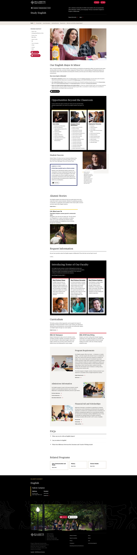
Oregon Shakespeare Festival (62, 83)
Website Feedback (73, 535)
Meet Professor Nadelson (95, 280)
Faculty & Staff (38, 23)
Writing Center (77, 80)
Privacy (71, 540)
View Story (56, 182)
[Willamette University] (38, 2)
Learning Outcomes (55, 23)
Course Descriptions (46, 23)
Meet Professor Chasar (59, 280)
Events (89, 538)
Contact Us (64, 517)
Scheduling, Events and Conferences (77, 545)
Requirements (62, 23)
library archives (74, 78)
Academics (36, 8)
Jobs (89, 540)
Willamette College (42, 8)
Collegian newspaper (86, 78)
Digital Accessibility (73, 538)
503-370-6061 (46, 493)
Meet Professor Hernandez (78, 280)
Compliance (72, 543)
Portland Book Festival (75, 83)
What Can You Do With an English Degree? (75, 23)
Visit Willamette (74, 517)
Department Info (36, 55)
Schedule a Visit (56, 91)
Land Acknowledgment (92, 543)
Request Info (35, 52)
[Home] (31, 8)
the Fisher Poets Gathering (91, 83)
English (32, 23)
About (89, 535)
